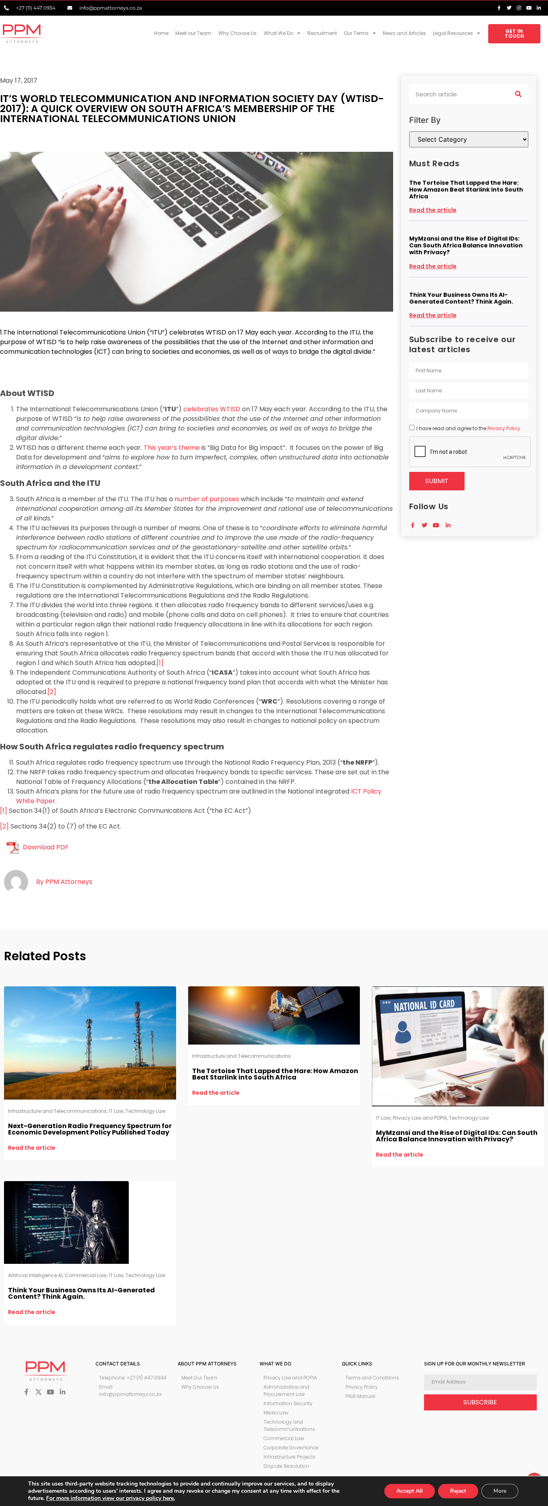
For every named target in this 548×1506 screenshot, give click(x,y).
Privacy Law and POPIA (420, 1117)
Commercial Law (86, 1275)
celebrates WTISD (211, 409)
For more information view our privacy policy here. (110, 1498)
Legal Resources (453, 33)
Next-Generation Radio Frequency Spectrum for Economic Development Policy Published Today (90, 1129)
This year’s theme (172, 447)
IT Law (116, 1111)
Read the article (433, 210)
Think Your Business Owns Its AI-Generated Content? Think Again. (461, 298)
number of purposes (207, 499)
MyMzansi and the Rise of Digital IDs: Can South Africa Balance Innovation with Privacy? (466, 245)
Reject (458, 1491)
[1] (160, 662)
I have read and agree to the (468, 428)
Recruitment (322, 33)
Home (161, 33)
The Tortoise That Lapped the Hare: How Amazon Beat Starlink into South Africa (466, 189)
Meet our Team (193, 33)
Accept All (409, 1491)
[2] (51, 691)
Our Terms (356, 33)
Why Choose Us (237, 33)
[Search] (518, 94)
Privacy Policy (503, 428)
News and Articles (404, 33)
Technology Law (146, 1111)
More (499, 1491)
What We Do (278, 33)
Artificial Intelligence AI (35, 1275)
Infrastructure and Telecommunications (57, 1111)
